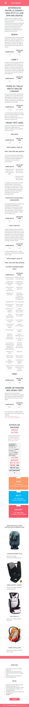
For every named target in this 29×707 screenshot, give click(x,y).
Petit (18, 497)
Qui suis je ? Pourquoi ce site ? (14, 671)
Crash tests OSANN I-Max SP (11, 416)
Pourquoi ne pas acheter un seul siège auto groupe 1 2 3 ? (14, 685)
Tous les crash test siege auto (14, 675)
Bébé (18, 483)
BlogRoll (8, 694)
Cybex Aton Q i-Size (14, 647)
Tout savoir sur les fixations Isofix (15, 687)
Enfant (18, 511)
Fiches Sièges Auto (11, 677)
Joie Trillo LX (14, 616)
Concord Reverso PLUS (14, 553)
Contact (14, 699)
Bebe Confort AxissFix (14, 585)
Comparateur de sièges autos (14, 439)
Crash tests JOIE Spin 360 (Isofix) (13, 417)
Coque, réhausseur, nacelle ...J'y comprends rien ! (14, 689)
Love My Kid (16, 3)
